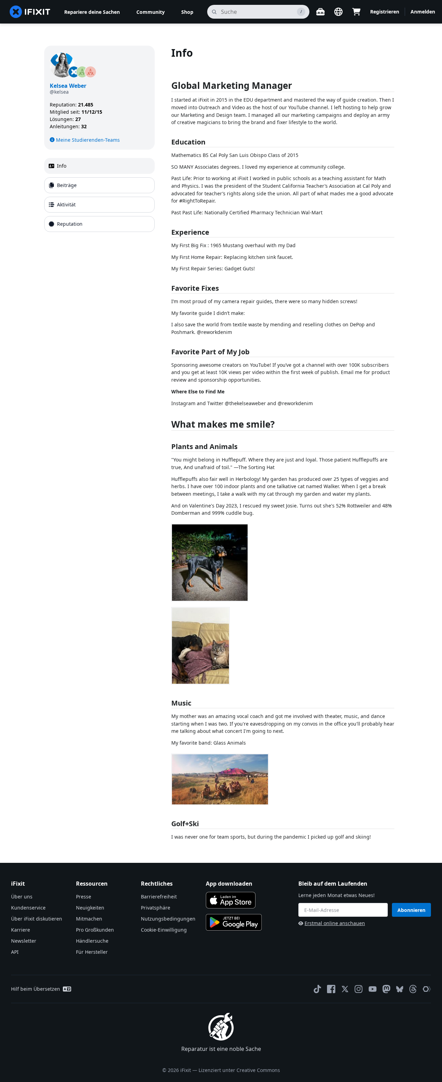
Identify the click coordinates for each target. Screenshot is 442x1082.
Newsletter (23, 941)
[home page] (30, 12)
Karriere (20, 929)
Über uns (21, 896)
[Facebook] (331, 989)
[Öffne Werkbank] (320, 12)
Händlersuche (92, 941)
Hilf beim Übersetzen (35, 989)
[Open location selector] (338, 12)
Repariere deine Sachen (92, 12)
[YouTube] (372, 989)
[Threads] (413, 989)
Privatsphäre (155, 907)
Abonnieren (411, 910)
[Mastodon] (386, 989)
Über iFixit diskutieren (36, 918)
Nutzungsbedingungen (168, 918)
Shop (187, 12)
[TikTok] (317, 989)
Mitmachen (89, 918)
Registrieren (384, 11)
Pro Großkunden (95, 929)
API (15, 952)
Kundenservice (28, 907)
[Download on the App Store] (231, 900)
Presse (83, 896)
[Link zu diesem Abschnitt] (167, 87)
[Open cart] (356, 12)
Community (150, 12)
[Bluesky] (399, 989)
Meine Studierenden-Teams (88, 140)
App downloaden (229, 883)
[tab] (99, 166)
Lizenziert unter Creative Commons (239, 1070)
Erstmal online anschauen (335, 923)
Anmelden (423, 11)
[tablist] (99, 195)
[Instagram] (359, 989)
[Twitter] (345, 989)
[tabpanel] (284, 443)
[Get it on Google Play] (234, 922)
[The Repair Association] (427, 989)
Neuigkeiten (90, 907)
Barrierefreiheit (159, 896)
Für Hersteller (92, 952)
